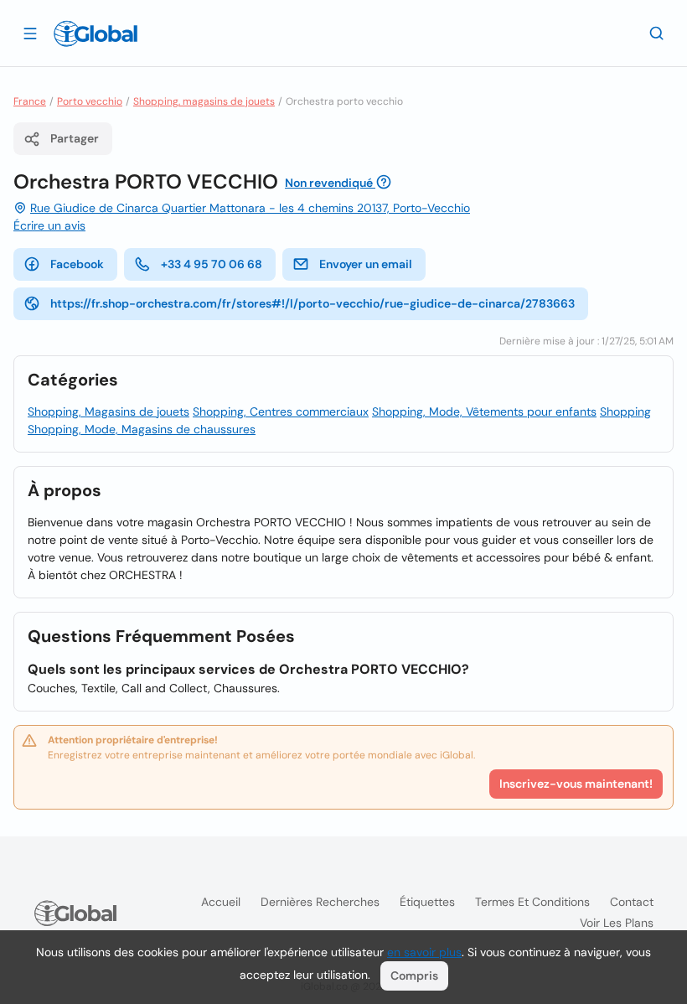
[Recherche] (657, 32)
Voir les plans (616, 922)
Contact (631, 901)
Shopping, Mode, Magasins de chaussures (142, 429)
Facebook (77, 264)
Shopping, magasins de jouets (204, 101)
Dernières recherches (320, 901)
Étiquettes (427, 901)
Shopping (625, 411)
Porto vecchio (89, 101)
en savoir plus (424, 952)
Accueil (220, 901)
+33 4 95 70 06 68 (211, 264)
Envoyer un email (365, 264)
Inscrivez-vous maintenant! (576, 783)
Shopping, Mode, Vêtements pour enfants (484, 411)
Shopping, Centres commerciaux (281, 411)
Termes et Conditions (532, 901)
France (29, 101)
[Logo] (95, 33)
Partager (74, 138)
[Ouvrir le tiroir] (30, 32)
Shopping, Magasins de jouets (108, 411)
